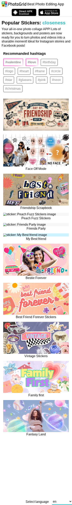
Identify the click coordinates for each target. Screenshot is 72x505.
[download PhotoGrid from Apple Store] (49, 12)
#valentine (13, 62)
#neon (56, 80)
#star (8, 80)
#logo (9, 71)
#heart (24, 71)
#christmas (13, 88)
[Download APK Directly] (24, 12)
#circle (56, 71)
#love (32, 62)
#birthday (49, 62)
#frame (40, 71)
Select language (37, 501)
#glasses (25, 80)
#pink (42, 80)
